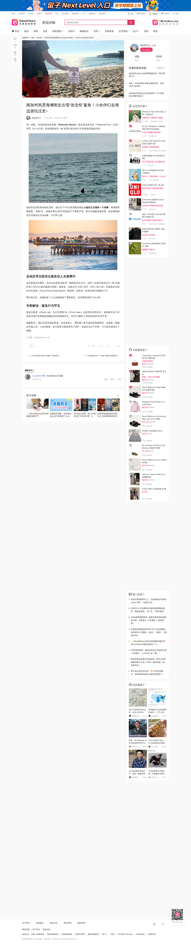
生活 (135, 31)
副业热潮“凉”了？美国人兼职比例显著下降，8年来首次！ (109, 355)
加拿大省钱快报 (37, 934)
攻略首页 (25, 37)
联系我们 (142, 13)
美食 (45, 31)
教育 (155, 31)
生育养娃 (123, 31)
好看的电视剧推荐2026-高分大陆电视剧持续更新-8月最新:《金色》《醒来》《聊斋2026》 (149, 632)
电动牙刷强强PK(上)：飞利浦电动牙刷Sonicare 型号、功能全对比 (149, 601)
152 (137, 56)
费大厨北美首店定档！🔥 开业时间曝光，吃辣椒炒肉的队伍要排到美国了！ (147, 672)
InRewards (140, 934)
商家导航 (75, 13)
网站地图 (25, 929)
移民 (36, 31)
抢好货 (30, 13)
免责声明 (67, 922)
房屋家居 (109, 31)
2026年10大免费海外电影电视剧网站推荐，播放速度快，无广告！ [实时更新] (148, 610)
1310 (158, 56)
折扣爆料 (65, 13)
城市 (33, 37)
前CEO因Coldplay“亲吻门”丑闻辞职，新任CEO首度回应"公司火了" (57, 355)
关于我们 (26, 922)
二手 (83, 13)
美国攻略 (48, 13)
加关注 (147, 49)
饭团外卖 (92, 13)
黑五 (113, 934)
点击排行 (21, 13)
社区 (57, 13)
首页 (13, 13)
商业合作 (54, 922)
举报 (106, 379)
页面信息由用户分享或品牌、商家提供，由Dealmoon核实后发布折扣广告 (49, 939)
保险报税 (56, 31)
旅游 (26, 31)
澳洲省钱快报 (93, 934)
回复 (119, 379)
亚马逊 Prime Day (125, 934)
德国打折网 (79, 934)
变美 (96, 31)
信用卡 (39, 13)
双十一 (105, 934)
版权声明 (81, 922)
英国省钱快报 (52, 934)
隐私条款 (46, 929)
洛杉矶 (39, 37)
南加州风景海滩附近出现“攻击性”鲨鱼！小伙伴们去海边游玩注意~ (69, 37)
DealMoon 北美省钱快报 (24, 21)
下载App (154, 13)
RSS (163, 924)
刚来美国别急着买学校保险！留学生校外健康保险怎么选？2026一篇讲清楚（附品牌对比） (148, 662)
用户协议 (36, 929)
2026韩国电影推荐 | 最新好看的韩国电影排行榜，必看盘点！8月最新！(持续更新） (148, 620)
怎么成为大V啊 (38, 375)
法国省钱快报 (66, 934)
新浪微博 (154, 924)
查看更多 (160, 67)
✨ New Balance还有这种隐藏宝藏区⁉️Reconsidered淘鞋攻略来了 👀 (148, 643)
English (166, 13)
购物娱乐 (84, 31)
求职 (146, 31)
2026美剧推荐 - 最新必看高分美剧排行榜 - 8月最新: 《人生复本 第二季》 (149, 651)
